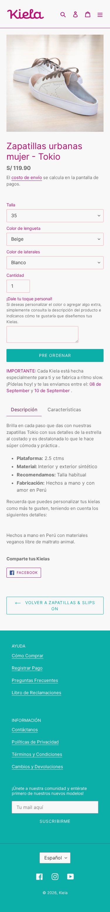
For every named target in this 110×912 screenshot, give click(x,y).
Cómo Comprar (27, 655)
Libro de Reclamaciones (36, 692)
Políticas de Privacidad (35, 742)
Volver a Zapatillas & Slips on (59, 605)
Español (53, 858)
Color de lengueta (23, 228)
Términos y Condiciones (37, 754)
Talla (10, 204)
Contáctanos (25, 729)
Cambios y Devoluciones (37, 766)
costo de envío (26, 177)
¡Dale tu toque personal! (53, 310)
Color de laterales (23, 251)
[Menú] (100, 14)
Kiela (63, 892)
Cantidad (15, 275)
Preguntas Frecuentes (35, 680)
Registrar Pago (27, 668)
